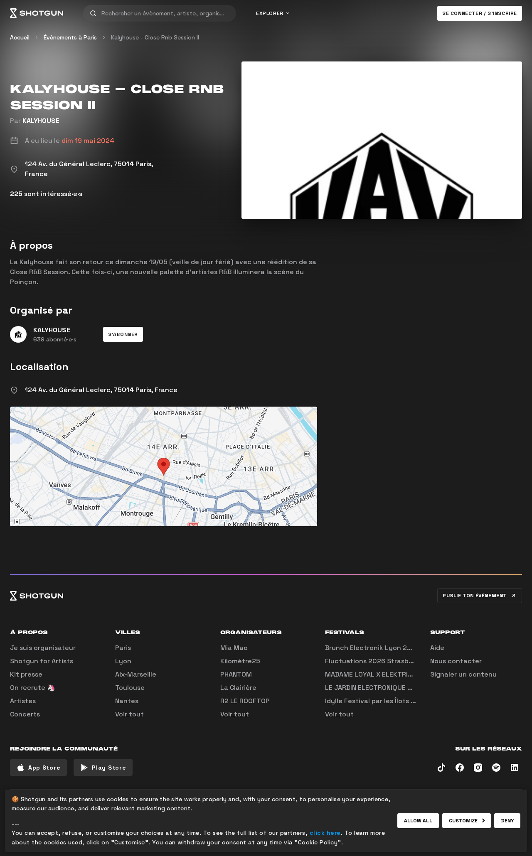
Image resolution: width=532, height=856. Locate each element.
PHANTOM (236, 674)
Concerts (25, 714)
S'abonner (123, 334)
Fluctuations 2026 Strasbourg (374, 661)
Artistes (23, 701)
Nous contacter (456, 661)
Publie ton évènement (475, 595)
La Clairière (238, 687)
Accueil (20, 37)
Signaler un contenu (463, 674)
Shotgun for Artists (41, 661)
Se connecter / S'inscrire (479, 13)
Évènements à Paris (70, 37)
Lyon (123, 661)
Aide (437, 647)
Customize (463, 820)
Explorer (269, 13)
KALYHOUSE (40, 120)
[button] (123, 334)
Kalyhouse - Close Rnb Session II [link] (155, 37)
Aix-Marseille (135, 674)
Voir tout (129, 714)
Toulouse (130, 687)
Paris (123, 647)
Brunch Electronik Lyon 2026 (372, 647)
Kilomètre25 (240, 661)
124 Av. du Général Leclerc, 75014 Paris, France (101, 389)
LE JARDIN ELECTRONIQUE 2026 (374, 687)
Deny (507, 820)
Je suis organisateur (43, 647)
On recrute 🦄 (32, 687)
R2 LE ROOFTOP (245, 701)
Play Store (109, 767)
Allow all (418, 820)
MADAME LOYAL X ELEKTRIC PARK (377, 674)
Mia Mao (234, 647)
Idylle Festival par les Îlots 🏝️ (372, 701)
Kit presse (26, 674)
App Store (44, 767)
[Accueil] (36, 13)
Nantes (126, 701)
